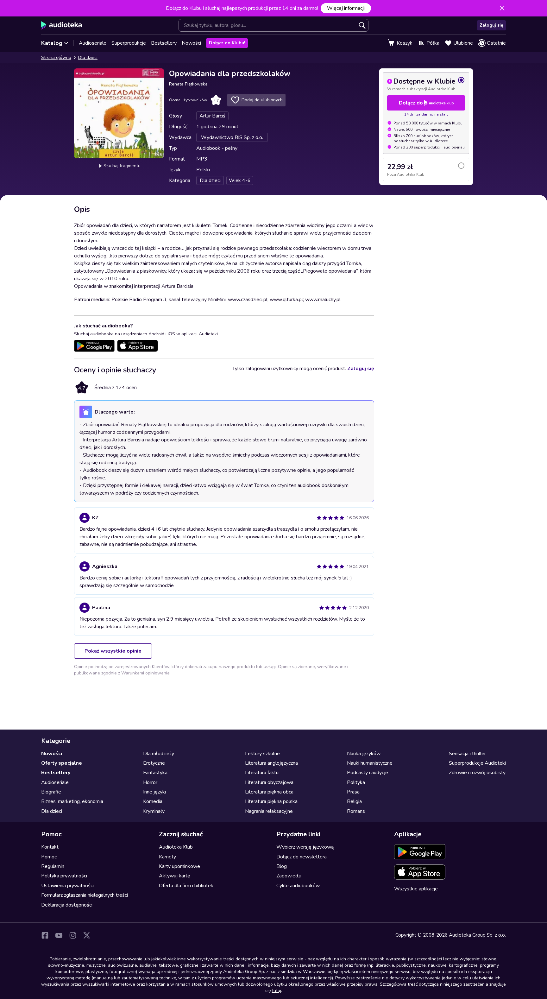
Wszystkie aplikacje (416, 888)
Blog (281, 866)
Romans (356, 811)
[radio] (426, 84)
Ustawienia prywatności (67, 885)
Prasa (353, 791)
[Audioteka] (61, 25)
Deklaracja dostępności (66, 904)
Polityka (356, 782)
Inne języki (154, 791)
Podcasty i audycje (367, 772)
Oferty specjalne (61, 763)
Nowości (191, 43)
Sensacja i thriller (467, 753)
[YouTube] (59, 935)
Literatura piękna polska (271, 801)
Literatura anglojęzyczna (271, 763)
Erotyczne (154, 763)
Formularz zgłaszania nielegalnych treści (84, 895)
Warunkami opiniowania (145, 673)
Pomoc (49, 856)
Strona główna (56, 57)
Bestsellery (164, 43)
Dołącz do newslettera (301, 856)
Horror (150, 782)
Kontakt (50, 847)
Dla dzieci (87, 57)
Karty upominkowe (179, 866)
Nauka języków (363, 753)
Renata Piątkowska (188, 84)
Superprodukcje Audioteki (477, 763)
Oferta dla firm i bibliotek (186, 885)
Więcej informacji (346, 8)
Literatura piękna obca (269, 791)
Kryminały (154, 811)
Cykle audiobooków (298, 885)
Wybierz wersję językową (305, 847)
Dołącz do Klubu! (227, 43)
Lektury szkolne (262, 753)
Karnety (167, 856)
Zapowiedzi (288, 875)
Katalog (51, 43)
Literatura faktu (262, 772)
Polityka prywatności (64, 875)
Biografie (51, 791)
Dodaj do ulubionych (262, 100)
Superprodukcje (128, 43)
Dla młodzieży (158, 753)
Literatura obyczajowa (269, 782)
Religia (354, 801)
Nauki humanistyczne (370, 763)
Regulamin (52, 866)
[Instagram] (73, 935)
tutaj (276, 991)
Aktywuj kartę (174, 875)
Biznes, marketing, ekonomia (72, 801)
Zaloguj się (491, 25)
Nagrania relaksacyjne (269, 811)
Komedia (152, 801)
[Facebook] (45, 935)
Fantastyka (155, 772)
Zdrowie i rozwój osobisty (477, 772)
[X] (87, 935)
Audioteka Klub (176, 847)
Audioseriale (92, 43)
